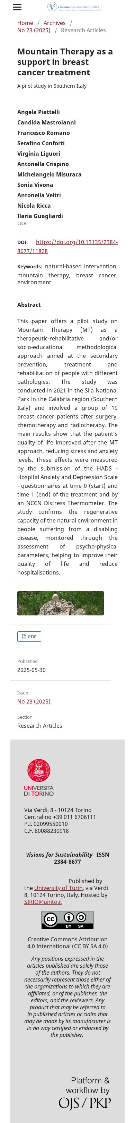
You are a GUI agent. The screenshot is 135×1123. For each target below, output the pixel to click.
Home (25, 22)
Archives (55, 22)
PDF (31, 636)
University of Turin (58, 888)
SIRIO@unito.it (43, 902)
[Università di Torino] (39, 797)
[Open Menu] (17, 7)
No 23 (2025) (34, 30)
